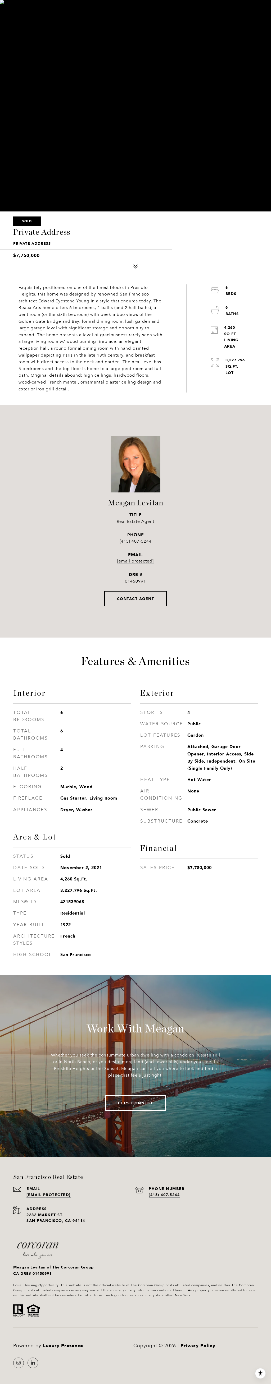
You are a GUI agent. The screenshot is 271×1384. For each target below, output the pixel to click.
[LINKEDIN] (33, 1363)
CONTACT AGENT (135, 599)
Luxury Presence (63, 1345)
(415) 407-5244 (136, 541)
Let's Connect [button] (135, 1103)
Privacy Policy (197, 1345)
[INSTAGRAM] (18, 1363)
